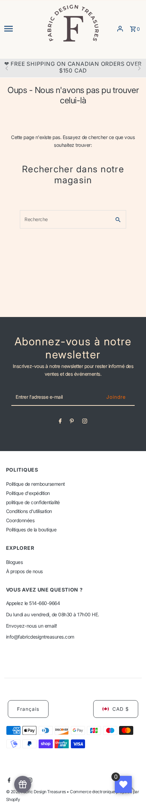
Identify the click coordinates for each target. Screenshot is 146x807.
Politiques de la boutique (31, 529)
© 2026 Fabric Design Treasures (36, 791)
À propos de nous (24, 571)
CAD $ (120, 709)
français (28, 709)
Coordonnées (20, 520)
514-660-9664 (44, 603)
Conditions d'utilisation (29, 511)
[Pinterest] (72, 422)
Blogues (14, 562)
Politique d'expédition (28, 493)
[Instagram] (84, 422)
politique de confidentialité (33, 502)
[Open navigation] (22, 29)
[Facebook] (60, 422)
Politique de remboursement (35, 484)
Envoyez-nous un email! (31, 626)
